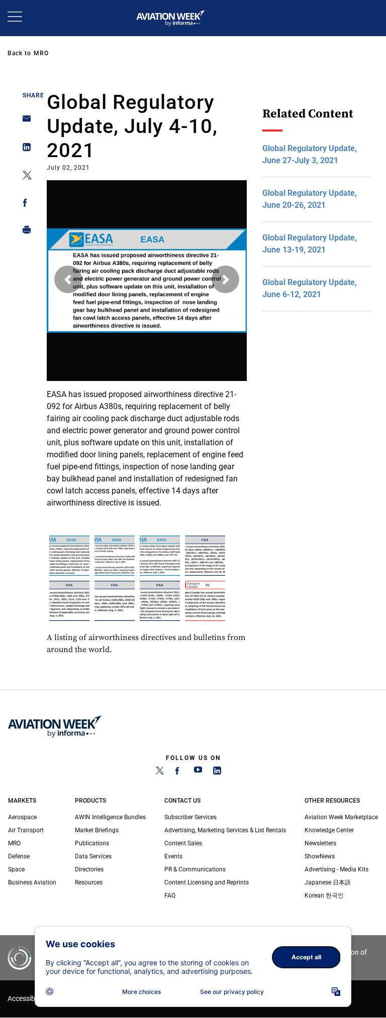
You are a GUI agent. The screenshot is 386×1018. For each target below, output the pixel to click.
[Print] (24, 232)
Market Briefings (97, 830)
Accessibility (27, 998)
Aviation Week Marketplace (341, 817)
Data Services (93, 856)
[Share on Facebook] (24, 204)
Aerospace (22, 817)
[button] (68, 279)
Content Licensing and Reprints (206, 882)
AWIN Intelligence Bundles (110, 817)
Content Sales (183, 843)
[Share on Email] (24, 121)
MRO (41, 53)
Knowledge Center (329, 830)
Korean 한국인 (324, 895)
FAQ (169, 895)
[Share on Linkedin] (24, 149)
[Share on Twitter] (24, 177)
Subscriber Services (190, 817)
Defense (19, 856)
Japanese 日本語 (328, 882)
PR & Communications (195, 869)
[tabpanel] (147, 341)
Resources (89, 882)
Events (173, 856)
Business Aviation (32, 882)
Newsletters (320, 843)
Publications (92, 843)
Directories (89, 869)
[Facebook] (179, 772)
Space (16, 869)
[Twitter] (160, 772)
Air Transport (26, 830)
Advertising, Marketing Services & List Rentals (225, 830)
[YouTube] (198, 772)
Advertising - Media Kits (336, 869)
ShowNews (320, 856)
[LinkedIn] (217, 772)
